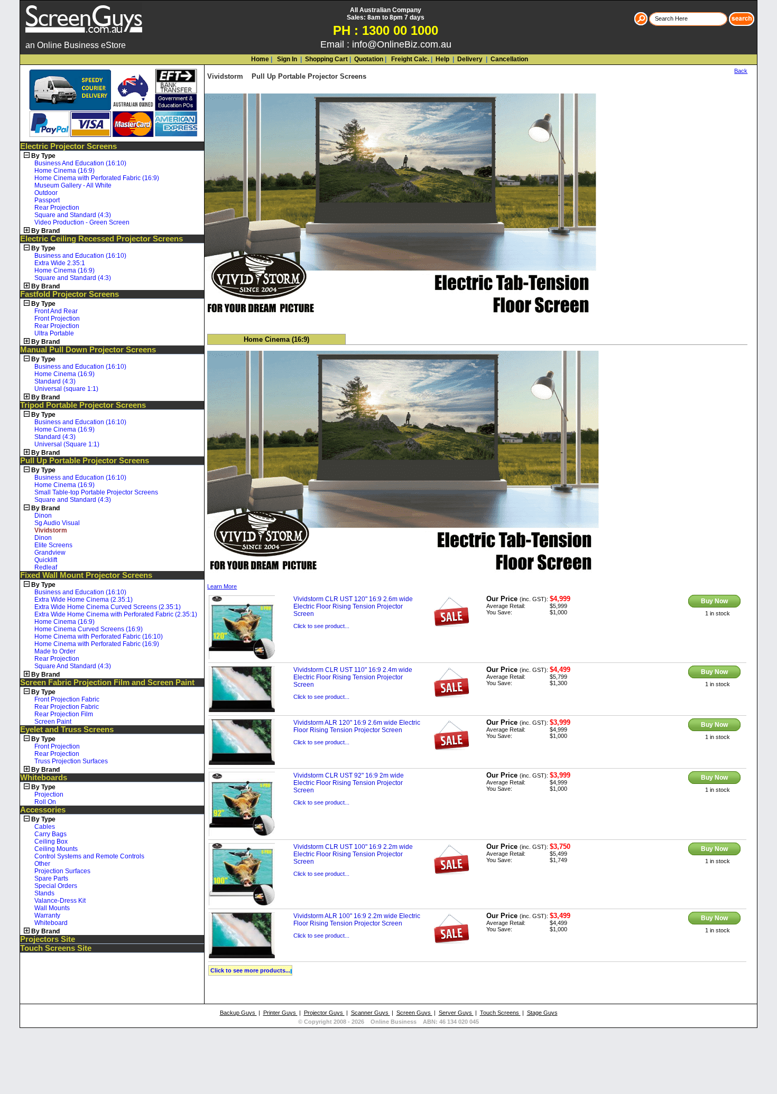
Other (42, 863)
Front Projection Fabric (66, 699)
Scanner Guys (370, 1012)
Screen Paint (52, 721)
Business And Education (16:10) (80, 163)
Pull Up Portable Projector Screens (84, 460)
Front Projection (57, 318)
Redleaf (45, 567)
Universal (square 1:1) (66, 388)
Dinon (43, 515)
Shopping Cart (326, 59)
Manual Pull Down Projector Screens (88, 349)
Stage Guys (542, 1012)
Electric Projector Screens (68, 146)
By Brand (45, 231)
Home (260, 59)
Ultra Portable (54, 333)
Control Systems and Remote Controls (89, 856)
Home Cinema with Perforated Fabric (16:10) (98, 636)
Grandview (50, 552)
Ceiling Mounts (56, 849)
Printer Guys (280, 1012)
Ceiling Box (51, 841)
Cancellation (508, 59)
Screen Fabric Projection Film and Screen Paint (107, 682)
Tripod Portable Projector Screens (83, 405)
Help (442, 59)
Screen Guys (414, 1012)
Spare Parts (51, 878)
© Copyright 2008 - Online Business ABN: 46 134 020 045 (388, 1021)
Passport (47, 200)
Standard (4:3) (55, 381)
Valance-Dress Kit (60, 900)
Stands (44, 893)
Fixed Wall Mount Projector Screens (86, 575)
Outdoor (46, 193)
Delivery (469, 59)
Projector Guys (324, 1012)
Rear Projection (56, 207)
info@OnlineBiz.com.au (401, 44)
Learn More (222, 586)
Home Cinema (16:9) (64, 170)
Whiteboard (51, 923)
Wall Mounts (52, 908)
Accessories (43, 810)
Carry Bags (50, 834)
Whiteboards (43, 777)
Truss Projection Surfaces (71, 761)
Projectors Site (47, 939)
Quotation (368, 59)
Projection (48, 794)
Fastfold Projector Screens (69, 294)
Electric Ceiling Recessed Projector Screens (101, 239)
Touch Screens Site (55, 948)
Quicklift (45, 560)
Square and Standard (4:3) (72, 215)
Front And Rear (56, 311)
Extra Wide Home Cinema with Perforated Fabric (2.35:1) (115, 614)
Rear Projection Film (63, 714)
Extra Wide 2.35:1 (59, 263)
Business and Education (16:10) (80, 255)
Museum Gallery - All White (73, 185)
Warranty (47, 915)
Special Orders (55, 886)
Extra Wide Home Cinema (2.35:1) (83, 599)
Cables (44, 826)
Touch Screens (500, 1012)
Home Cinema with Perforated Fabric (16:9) (96, 178)
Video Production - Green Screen (82, 222)
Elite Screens (53, 545)
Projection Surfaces (62, 871)
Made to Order (55, 651)
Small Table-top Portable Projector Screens (96, 492)
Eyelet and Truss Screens (67, 729)
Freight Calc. (409, 59)
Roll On (45, 802)
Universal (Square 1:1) (66, 444)
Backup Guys (238, 1012)
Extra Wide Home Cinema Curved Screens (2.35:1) (107, 607)
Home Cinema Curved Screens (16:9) (88, 629)
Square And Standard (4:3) (72, 666)
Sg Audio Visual (57, 523)
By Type (43, 156)
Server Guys (456, 1012)
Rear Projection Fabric (66, 706)
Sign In (286, 59)
